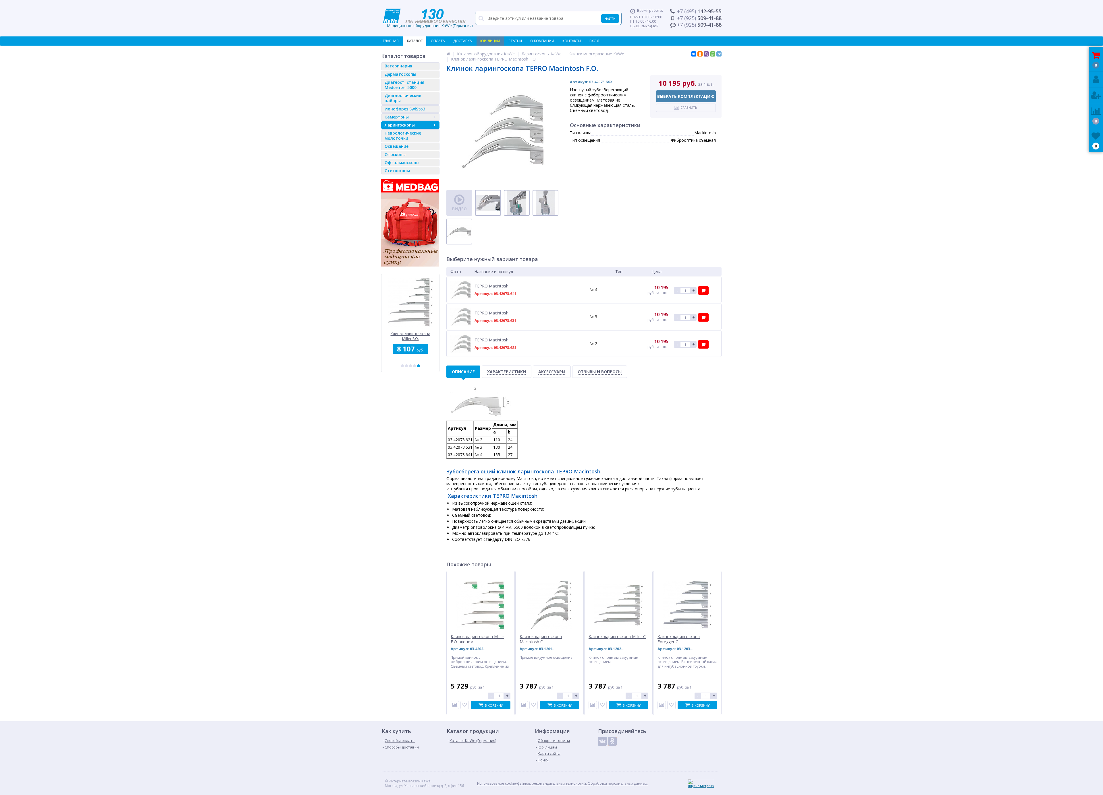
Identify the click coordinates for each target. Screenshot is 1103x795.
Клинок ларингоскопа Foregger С (678, 639)
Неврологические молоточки (403, 135)
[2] (406, 365)
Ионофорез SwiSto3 (405, 109)
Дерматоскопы (400, 74)
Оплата (438, 40)
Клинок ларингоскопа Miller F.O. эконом (477, 639)
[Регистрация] (1096, 95)
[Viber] (706, 54)
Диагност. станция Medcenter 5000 (404, 84)
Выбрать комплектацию (686, 96)
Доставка (462, 40)
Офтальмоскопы (402, 162)
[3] (410, 365)
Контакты (571, 40)
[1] (402, 365)
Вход (594, 40)
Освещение (396, 146)
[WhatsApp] (712, 54)
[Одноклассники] (700, 54)
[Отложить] (464, 705)
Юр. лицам (490, 40)
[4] (414, 365)
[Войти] (1096, 80)
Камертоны (397, 117)
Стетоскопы (397, 170)
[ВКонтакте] (693, 54)
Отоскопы (395, 154)
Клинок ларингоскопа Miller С (617, 636)
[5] (418, 365)
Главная (391, 40)
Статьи (515, 40)
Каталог (415, 40)
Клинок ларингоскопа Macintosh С (541, 639)
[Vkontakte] (602, 741)
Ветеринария (398, 66)
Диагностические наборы (403, 98)
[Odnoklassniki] (612, 741)
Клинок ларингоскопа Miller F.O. (410, 336)
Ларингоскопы (400, 125)
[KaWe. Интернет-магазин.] (448, 54)
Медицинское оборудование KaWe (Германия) (428, 18)
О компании (542, 40)
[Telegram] (719, 54)
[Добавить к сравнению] (455, 705)
